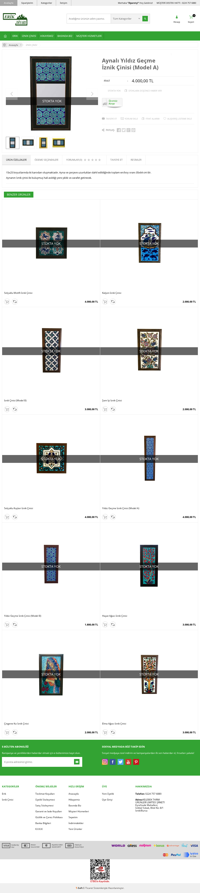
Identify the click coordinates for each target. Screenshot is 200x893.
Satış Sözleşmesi (44, 805)
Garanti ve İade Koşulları (48, 811)
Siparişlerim (27, 2)
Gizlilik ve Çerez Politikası (49, 817)
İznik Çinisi (7, 799)
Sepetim (73, 817)
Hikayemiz (74, 799)
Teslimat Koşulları (45, 793)
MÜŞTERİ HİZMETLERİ (89, 36)
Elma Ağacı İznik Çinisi (114, 723)
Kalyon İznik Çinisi (111, 293)
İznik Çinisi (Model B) (15, 400)
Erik (4, 793)
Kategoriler (46, 2)
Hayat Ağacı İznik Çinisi (114, 616)
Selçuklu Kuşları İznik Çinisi (18, 508)
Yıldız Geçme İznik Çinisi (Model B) (22, 616)
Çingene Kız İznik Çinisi (16, 723)
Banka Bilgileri (43, 823)
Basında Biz (75, 805)
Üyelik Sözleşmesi (45, 799)
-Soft (79, 888)
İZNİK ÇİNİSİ (29, 36)
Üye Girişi (107, 799)
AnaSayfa (8, 2)
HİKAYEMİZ (46, 36)
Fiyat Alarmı (153, 118)
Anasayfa (74, 793)
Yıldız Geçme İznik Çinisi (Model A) (120, 508)
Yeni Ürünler (75, 829)
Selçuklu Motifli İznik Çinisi (18, 293)
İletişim (63, 2)
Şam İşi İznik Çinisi (112, 400)
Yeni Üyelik (108, 793)
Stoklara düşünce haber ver (145, 90)
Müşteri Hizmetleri (79, 811)
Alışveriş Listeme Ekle (179, 118)
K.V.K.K (39, 829)
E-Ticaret (88, 888)
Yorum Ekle (131, 118)
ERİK (15, 36)
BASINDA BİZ (64, 36)
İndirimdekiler (76, 823)
